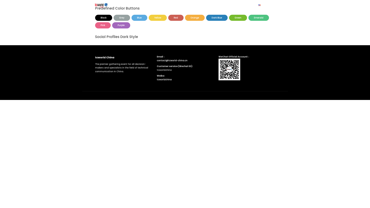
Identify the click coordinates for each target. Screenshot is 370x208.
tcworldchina (164, 79)
